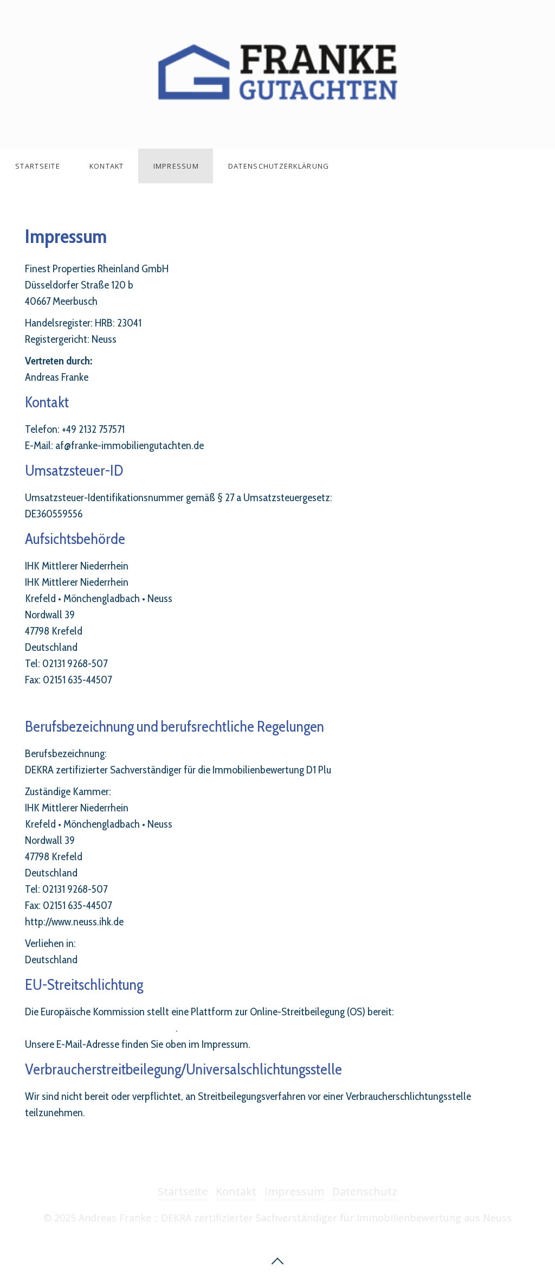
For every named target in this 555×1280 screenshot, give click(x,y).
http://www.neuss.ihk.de (74, 701)
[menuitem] (37, 166)
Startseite (37, 166)
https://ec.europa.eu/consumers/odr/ (100, 1027)
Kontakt (106, 166)
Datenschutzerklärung (279, 166)
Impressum (176, 166)
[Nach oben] (277, 1260)
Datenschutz (364, 1191)
